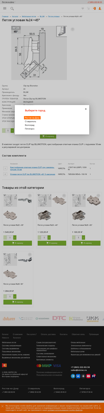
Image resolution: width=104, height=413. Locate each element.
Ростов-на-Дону (32, 117)
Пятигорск (29, 128)
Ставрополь (30, 121)
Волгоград (29, 125)
